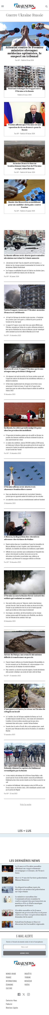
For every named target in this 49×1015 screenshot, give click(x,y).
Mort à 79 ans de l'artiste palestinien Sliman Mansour (31, 879)
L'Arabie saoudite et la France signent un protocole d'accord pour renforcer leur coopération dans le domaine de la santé (31, 913)
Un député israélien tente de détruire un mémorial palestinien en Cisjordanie (30, 889)
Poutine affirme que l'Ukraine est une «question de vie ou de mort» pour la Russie (24, 127)
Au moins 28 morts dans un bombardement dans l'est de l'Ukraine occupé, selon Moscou (24, 166)
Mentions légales (12, 1007)
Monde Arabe (11, 973)
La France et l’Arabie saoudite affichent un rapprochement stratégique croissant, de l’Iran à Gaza (29, 869)
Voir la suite (25, 804)
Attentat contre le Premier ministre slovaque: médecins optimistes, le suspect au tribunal (24, 52)
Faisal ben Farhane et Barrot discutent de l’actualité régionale (29, 923)
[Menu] (2, 6)
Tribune (27, 977)
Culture (9, 988)
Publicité (9, 1004)
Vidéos (27, 984)
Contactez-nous (11, 1000)
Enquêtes (27, 973)
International (11, 981)
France (8, 977)
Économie (9, 984)
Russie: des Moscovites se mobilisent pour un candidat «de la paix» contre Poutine (24, 204)
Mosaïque (28, 981)
